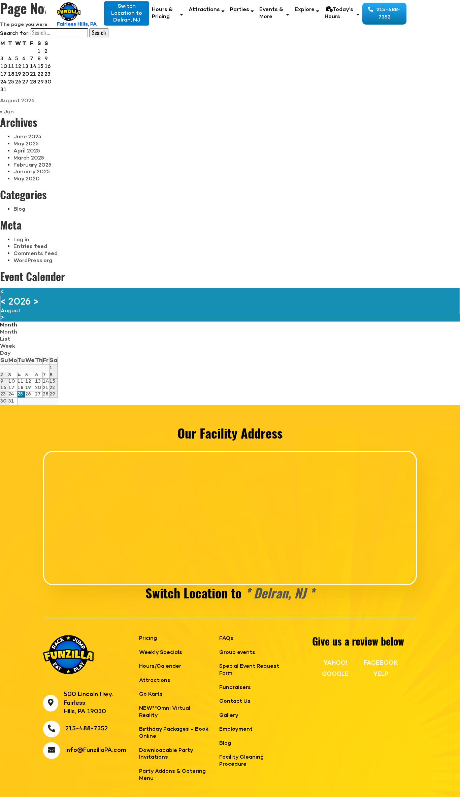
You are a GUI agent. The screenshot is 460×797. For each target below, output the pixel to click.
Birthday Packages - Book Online (173, 733)
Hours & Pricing (162, 13)
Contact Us (235, 701)
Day (5, 353)
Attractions (204, 9)
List (5, 339)
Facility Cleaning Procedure (241, 761)
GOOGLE (335, 674)
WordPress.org (32, 261)
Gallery (228, 715)
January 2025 (31, 172)
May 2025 (26, 144)
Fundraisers (235, 687)
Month (8, 332)
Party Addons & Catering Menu (172, 775)
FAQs (226, 638)
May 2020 (26, 179)
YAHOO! (335, 663)
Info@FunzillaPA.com (95, 750)
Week (7, 346)
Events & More (271, 13)
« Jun (7, 112)
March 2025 (28, 158)
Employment (236, 729)
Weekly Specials (160, 652)
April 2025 (26, 151)
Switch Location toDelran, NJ (126, 13)
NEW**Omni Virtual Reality (164, 712)
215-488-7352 (388, 13)
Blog (19, 209)
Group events (237, 652)
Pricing (148, 638)
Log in (21, 240)
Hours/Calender (160, 666)
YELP (380, 674)
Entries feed (30, 246)
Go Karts (151, 694)
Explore (305, 9)
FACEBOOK (381, 663)
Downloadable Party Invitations (166, 754)
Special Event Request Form (249, 670)
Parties (239, 9)
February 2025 (32, 165)
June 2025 (27, 137)
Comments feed (35, 253)
